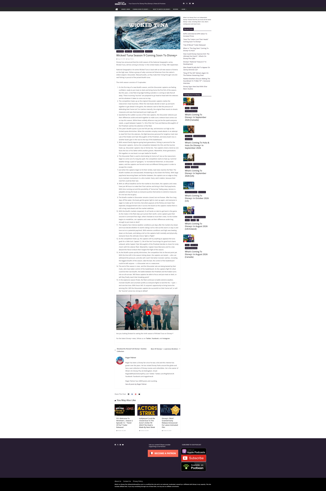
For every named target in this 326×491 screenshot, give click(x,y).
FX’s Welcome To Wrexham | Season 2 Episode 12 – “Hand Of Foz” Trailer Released (124, 422)
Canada (187, 108)
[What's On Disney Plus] (116, 9)
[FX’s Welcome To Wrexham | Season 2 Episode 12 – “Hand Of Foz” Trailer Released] (125, 406)
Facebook (155, 338)
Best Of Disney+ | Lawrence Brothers (164, 349)
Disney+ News (128, 51)
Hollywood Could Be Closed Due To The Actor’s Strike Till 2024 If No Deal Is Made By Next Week (147, 422)
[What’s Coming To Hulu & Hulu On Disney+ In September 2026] (188, 127)
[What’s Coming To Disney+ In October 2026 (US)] (188, 183)
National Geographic (138, 51)
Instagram (166, 338)
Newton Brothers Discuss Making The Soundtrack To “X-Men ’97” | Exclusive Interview (196, 81)
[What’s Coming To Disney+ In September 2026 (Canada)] (188, 99)
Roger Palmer (130, 59)
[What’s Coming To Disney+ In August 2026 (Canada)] (188, 236)
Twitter (148, 338)
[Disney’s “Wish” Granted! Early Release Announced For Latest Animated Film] (170, 406)
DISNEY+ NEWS (125, 9)
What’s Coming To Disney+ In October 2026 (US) (197, 198)
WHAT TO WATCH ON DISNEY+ (161, 9)
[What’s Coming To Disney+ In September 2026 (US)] (188, 155)
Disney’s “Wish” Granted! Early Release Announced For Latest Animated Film (170, 422)
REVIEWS (175, 9)
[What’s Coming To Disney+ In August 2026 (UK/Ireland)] (188, 208)
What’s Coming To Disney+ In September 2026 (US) (195, 173)
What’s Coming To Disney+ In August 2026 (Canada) (196, 254)
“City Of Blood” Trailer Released (194, 45)
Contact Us (127, 481)
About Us (118, 481)
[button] (149, 9)
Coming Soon (120, 51)
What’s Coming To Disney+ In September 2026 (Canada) (195, 117)
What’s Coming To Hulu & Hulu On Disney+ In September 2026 (197, 145)
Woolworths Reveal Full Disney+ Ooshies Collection (132, 350)
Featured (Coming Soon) (191, 111)
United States (149, 51)
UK (197, 220)
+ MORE (183, 9)
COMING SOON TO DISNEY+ (141, 9)
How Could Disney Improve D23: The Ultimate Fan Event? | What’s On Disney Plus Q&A (196, 56)
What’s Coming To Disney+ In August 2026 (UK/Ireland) (196, 226)
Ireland (187, 220)
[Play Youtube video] (148, 313)
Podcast (187, 167)
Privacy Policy (138, 481)
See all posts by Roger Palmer (136, 384)
